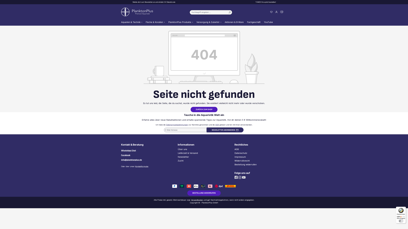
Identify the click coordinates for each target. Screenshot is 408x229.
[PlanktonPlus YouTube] (244, 177)
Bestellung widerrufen (245, 164)
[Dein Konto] (276, 12)
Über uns (182, 149)
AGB (217, 125)
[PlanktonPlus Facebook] (236, 177)
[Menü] (404, 208)
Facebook (125, 155)
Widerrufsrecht (242, 160)
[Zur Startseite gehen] (137, 12)
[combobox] (208, 12)
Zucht (180, 160)
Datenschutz (240, 153)
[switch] (401, 221)
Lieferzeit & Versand (188, 153)
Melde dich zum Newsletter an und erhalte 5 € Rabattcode (153, 2)
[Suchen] (229, 12)
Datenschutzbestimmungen (177, 125)
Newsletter (183, 157)
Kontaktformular (141, 166)
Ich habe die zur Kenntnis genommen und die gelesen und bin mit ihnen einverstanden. (204, 125)
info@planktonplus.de (131, 160)
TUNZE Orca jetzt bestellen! (265, 2)
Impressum (240, 157)
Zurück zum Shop (204, 109)
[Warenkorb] (283, 12)
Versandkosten (197, 200)
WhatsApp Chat (128, 150)
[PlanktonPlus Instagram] (240, 177)
